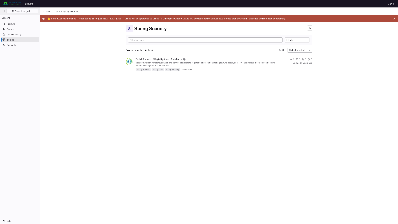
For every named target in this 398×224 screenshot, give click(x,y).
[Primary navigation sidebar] (3, 11)
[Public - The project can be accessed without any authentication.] (184, 59)
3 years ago (306, 63)
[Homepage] (12, 3)
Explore (29, 3)
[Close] (394, 19)
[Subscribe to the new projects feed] (309, 28)
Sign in (391, 3)
